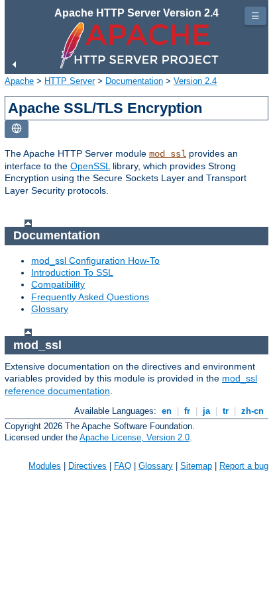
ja (206, 411)
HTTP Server (69, 81)
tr (225, 411)
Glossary (49, 308)
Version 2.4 (195, 81)
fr (187, 411)
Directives (87, 466)
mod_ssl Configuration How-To (95, 260)
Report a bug (243, 466)
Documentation (134, 81)
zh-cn (252, 411)
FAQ (122, 466)
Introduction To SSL (72, 272)
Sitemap (196, 466)
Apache (19, 81)
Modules (44, 466)
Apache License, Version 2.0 (135, 437)
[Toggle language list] (16, 129)
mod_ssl (167, 154)
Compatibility (58, 284)
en (166, 411)
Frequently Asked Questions (90, 297)
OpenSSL (90, 166)
